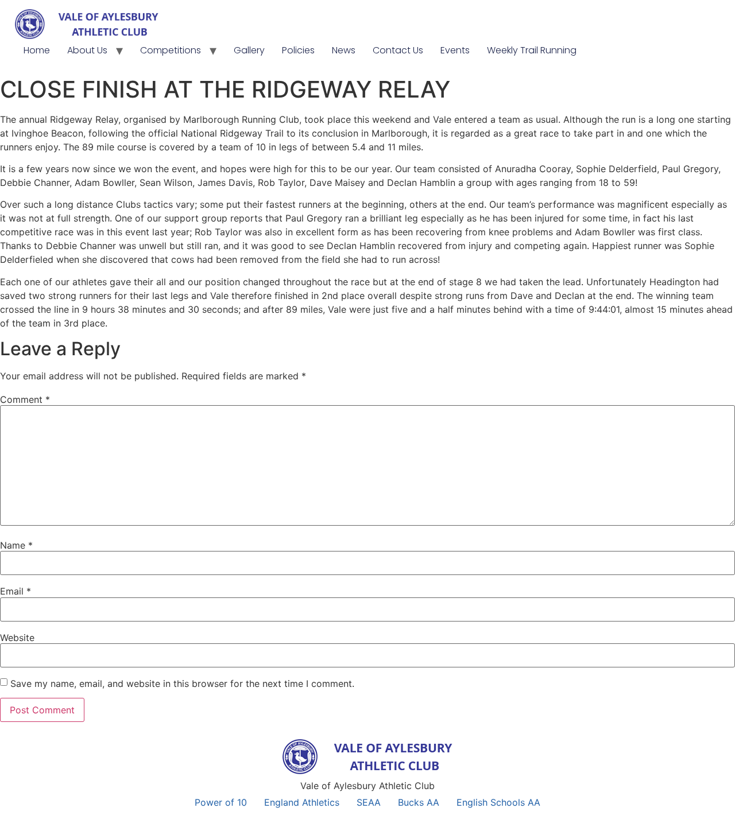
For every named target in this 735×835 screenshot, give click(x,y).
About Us (87, 50)
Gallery (249, 50)
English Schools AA (498, 802)
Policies (298, 50)
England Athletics (301, 802)
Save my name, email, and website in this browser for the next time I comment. (182, 683)
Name (16, 545)
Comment (25, 399)
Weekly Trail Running (532, 50)
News (343, 50)
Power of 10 (221, 802)
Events (455, 50)
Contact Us (398, 50)
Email (15, 591)
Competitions (170, 50)
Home (37, 50)
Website (17, 637)
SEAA (369, 802)
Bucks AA (418, 802)
